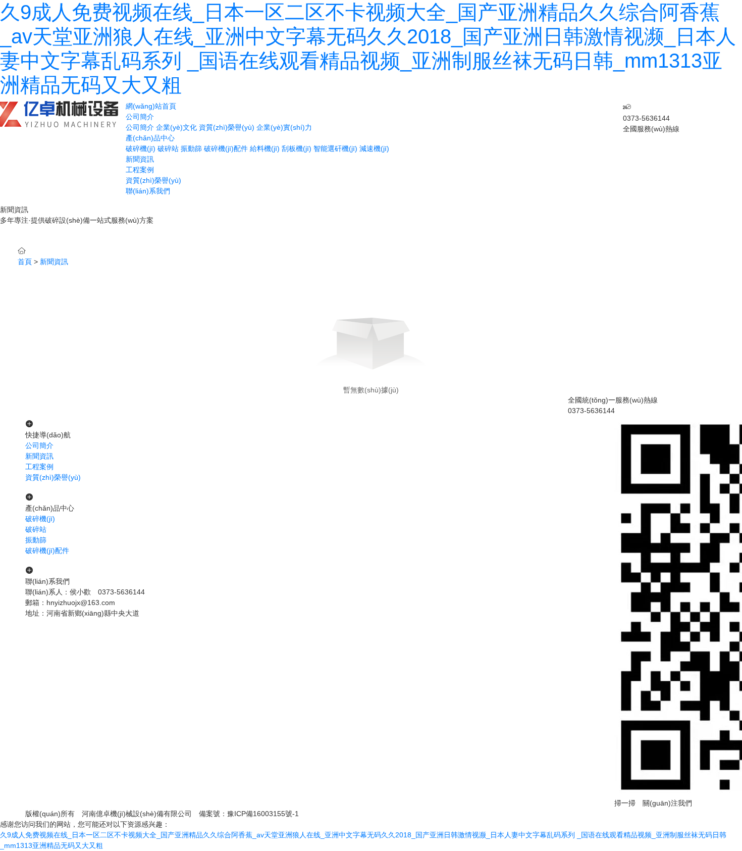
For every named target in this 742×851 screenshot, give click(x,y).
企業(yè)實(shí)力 (284, 127)
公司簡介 (140, 117)
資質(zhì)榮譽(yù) (226, 127)
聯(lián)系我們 (148, 191)
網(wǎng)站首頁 (151, 106)
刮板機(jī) (296, 148)
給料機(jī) (265, 148)
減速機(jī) (374, 148)
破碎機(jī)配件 (226, 148)
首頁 (25, 262)
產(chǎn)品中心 (150, 138)
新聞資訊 (140, 159)
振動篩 (191, 148)
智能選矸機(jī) (335, 148)
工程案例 (140, 170)
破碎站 (168, 148)
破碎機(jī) (140, 148)
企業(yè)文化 (176, 127)
